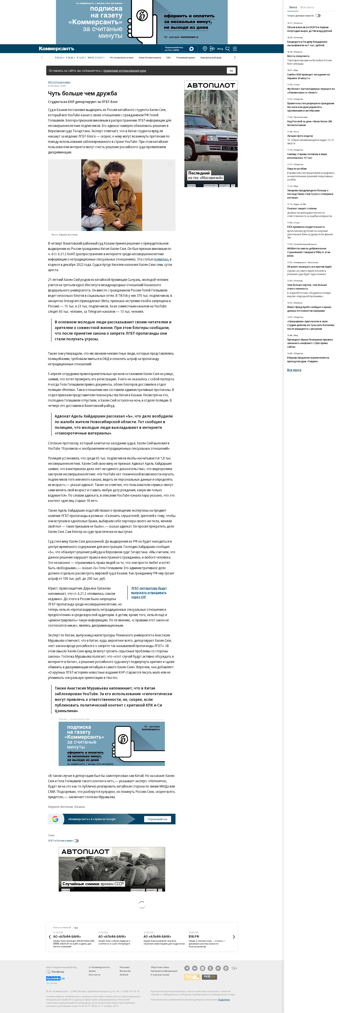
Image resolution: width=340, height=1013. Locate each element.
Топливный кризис (185, 57)
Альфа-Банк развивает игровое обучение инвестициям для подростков (164, 942)
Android (124, 974)
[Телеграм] (187, 968)
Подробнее (224, 999)
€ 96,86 (69, 57)
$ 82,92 (59, 57)
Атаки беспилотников (150, 57)
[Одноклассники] (210, 968)
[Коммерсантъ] (56, 48)
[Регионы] (205, 48)
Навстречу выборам (210, 57)
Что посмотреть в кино (122, 57)
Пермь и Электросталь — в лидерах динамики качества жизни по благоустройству (207, 943)
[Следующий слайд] (233, 936)
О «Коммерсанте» (99, 967)
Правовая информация (164, 970)
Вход (220, 48)
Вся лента (294, 370)
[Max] (226, 968)
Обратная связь (160, 967)
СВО (168, 57)
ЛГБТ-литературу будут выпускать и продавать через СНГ (149, 592)
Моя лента (307, 7)
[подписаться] (77, 840)
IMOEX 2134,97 (95, 57)
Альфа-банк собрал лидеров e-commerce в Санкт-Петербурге (114, 942)
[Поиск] (227, 48)
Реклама (125, 967)
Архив (92, 970)
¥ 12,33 (80, 57)
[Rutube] (218, 968)
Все (76, 927)
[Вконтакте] (194, 968)
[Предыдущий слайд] (49, 936)
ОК (231, 70)
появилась (161, 259)
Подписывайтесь (158, 819)
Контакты (94, 974)
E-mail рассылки (160, 974)
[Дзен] (202, 968)
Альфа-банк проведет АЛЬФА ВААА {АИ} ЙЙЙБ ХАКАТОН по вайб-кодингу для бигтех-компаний (74, 943)
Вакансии (125, 970)
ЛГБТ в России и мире (59, 82)
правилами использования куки (124, 70)
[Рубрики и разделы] (234, 48)
